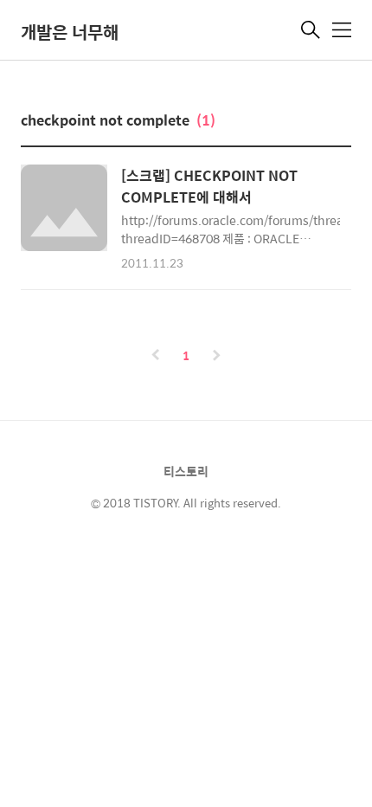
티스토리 (186, 471)
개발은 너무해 (70, 31)
